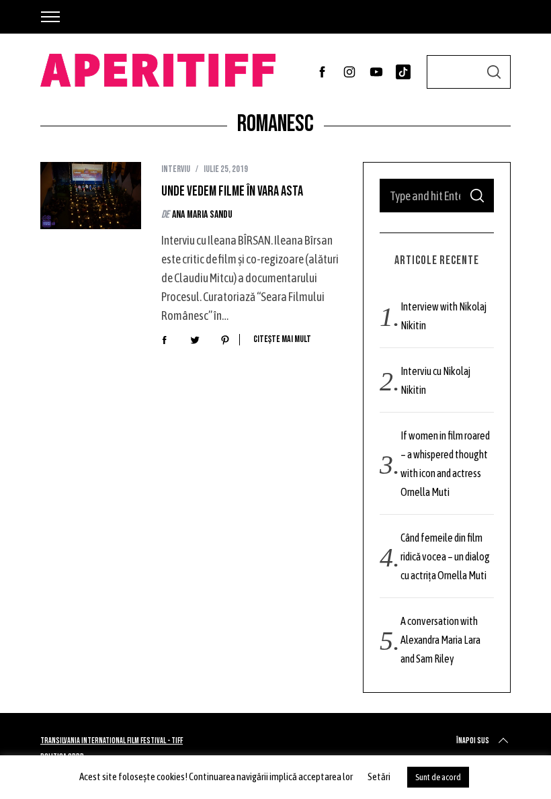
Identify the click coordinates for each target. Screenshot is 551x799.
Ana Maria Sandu (202, 214)
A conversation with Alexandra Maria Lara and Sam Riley (440, 640)
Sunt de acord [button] (438, 777)
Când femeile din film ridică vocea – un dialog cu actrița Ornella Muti (445, 556)
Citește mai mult (282, 339)
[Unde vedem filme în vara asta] (90, 195)
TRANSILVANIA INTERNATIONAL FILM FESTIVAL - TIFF (111, 741)
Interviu (175, 169)
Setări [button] (379, 776)
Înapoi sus (472, 741)
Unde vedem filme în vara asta (233, 191)
